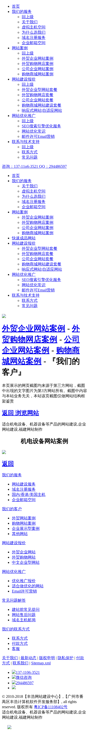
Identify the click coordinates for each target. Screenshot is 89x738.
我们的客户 (12, 509)
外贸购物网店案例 (37, 63)
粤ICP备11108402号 (50, 707)
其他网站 (20, 534)
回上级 (28, 17)
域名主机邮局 (24, 620)
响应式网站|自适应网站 (42, 110)
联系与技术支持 (26, 142)
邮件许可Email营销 (38, 136)
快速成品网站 (24, 238)
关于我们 (30, 22)
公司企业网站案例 (37, 69)
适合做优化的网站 (28, 586)
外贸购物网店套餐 (37, 95)
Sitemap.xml (41, 663)
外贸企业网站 (24, 552)
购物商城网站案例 (37, 74)
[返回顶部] (14, 688)
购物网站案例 (24, 523)
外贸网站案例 (24, 518)
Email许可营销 (24, 591)
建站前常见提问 (26, 609)
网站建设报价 (24, 79)
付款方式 (20, 643)
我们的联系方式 (16, 629)
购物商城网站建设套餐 (41, 105)
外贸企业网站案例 (37, 58)
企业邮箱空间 (33, 43)
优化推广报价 (24, 581)
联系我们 (20, 663)
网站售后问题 (24, 615)
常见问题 (30, 157)
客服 (16, 649)
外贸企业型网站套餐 (39, 89)
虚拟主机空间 (33, 27)
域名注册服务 (33, 37)
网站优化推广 (24, 116)
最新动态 (28, 658)
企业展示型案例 (26, 528)
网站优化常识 (33, 131)
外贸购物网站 (24, 557)
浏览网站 (27, 413)
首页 (16, 6)
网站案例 (20, 48)
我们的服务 (22, 11)
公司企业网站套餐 (37, 100)
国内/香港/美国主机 (28, 494)
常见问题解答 (14, 600)
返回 (8, 413)
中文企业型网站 (26, 562)
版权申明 (47, 658)
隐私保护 (65, 658)
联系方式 (30, 152)
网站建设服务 (24, 484)
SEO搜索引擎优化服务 (41, 126)
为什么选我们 (33, 32)
